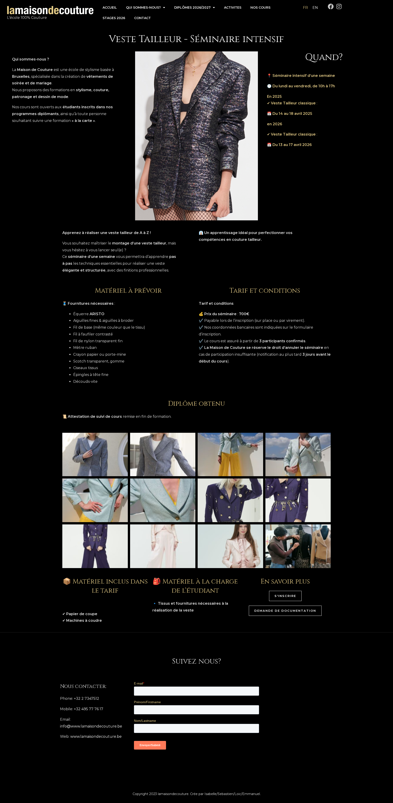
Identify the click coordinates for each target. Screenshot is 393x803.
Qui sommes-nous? (143, 7)
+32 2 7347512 (86, 698)
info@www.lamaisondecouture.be (91, 726)
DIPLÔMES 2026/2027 (192, 7)
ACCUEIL (110, 7)
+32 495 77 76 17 (88, 709)
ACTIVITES (232, 7)
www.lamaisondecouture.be (96, 736)
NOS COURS (260, 7)
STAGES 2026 (114, 18)
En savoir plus (285, 581)
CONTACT (142, 18)
